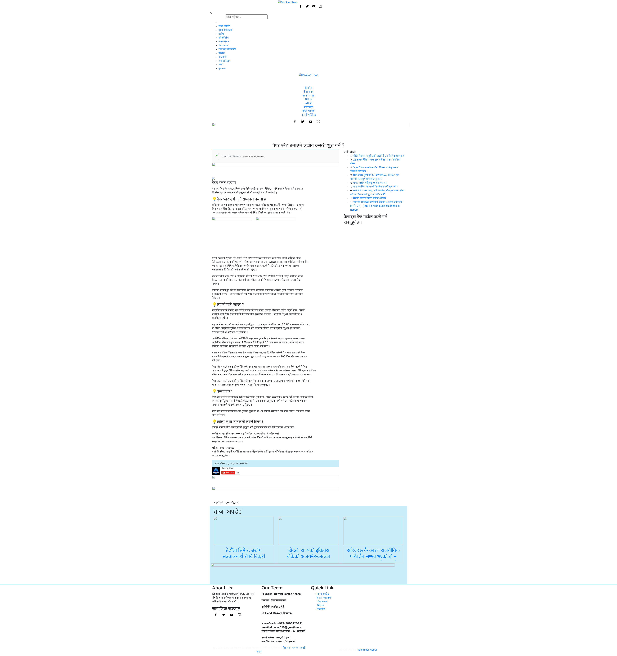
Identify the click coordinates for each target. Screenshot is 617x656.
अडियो (308, 103)
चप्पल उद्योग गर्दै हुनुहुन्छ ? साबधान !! (370, 182)
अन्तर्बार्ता (223, 56)
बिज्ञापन (286, 647)
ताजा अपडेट (224, 26)
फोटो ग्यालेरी (308, 111)
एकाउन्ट (222, 68)
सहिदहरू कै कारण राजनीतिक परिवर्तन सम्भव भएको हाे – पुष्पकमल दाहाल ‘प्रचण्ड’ (373, 556)
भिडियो (308, 99)
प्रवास (222, 53)
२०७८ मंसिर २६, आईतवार (253, 156)
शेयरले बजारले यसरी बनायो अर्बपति (369, 198)
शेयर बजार (223, 45)
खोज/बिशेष (224, 37)
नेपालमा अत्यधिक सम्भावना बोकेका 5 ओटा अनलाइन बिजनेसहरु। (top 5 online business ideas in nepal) (376, 205)
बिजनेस (308, 87)
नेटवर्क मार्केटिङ (308, 114)
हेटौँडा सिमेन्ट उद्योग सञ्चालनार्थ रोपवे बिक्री (243, 553)
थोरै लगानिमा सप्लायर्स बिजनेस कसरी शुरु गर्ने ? (375, 186)
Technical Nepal (367, 649)
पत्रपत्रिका (224, 41)
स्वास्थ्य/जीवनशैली (227, 49)
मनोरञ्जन (308, 107)
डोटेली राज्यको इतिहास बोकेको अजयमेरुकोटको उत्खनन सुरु (308, 556)
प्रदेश (221, 33)
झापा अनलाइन (225, 29)
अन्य (221, 64)
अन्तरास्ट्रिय (224, 60)
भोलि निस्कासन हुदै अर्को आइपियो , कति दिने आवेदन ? (378, 155)
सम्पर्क (295, 647)
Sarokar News (232, 156)
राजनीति (321, 609)
